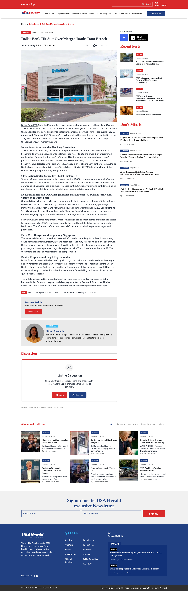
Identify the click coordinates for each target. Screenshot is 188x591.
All (111, 424)
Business (93, 14)
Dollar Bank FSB (29, 125)
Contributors (135, 588)
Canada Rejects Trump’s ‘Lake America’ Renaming (152, 441)
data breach (57, 293)
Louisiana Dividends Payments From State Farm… (51, 470)
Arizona (68, 550)
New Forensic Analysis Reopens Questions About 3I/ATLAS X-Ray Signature (136, 554)
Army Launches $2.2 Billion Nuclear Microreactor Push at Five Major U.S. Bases (140, 173)
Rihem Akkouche (45, 45)
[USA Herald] (30, 13)
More (161, 424)
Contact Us (156, 14)
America (26, 32)
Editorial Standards (69, 560)
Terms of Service (122, 588)
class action (33, 293)
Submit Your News (151, 588)
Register (77, 395)
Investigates (105, 14)
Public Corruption (122, 14)
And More (133, 424)
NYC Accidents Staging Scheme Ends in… (150, 469)
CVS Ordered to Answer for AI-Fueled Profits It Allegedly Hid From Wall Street (142, 190)
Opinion (86, 554)
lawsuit (64, 129)
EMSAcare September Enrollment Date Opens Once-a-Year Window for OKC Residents (150, 98)
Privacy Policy (107, 588)
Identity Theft (83, 293)
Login (59, 395)
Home (24, 24)
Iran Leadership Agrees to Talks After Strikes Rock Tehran (134, 569)
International (138, 14)
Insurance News (79, 14)
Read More (33, 312)
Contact (163, 588)
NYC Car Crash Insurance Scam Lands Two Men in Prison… (150, 63)
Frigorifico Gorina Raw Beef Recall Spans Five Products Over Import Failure (141, 138)
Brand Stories (70, 554)
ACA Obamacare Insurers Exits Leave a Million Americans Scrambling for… (149, 80)
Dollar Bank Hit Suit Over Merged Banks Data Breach (51, 24)
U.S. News (49, 14)
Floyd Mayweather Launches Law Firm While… (55, 441)
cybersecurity (45, 293)
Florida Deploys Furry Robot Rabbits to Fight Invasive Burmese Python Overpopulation (141, 156)
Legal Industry (63, 14)
